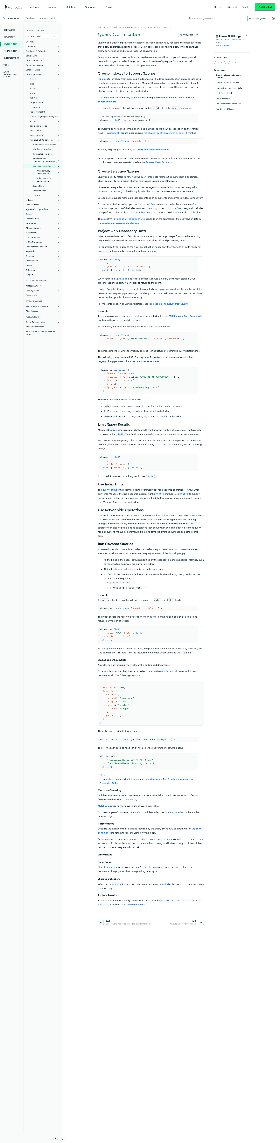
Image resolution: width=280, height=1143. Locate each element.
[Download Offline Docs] (55, 1138)
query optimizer (111, 489)
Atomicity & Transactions (44, 144)
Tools (6, 65)
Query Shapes (39, 190)
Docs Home (103, 27)
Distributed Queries (42, 149)
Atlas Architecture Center (10, 74)
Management (10, 51)
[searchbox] (216, 18)
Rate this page (220, 57)
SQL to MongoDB (37, 112)
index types (112, 867)
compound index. (107, 101)
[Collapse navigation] (62, 1138)
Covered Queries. (135, 904)
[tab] (30, 18)
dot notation (155, 779)
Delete (32, 93)
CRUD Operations (135, 27)
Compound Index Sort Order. (158, 162)
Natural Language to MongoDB (43, 116)
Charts (29, 265)
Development (118, 27)
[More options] (197, 35)
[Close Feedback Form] (246, 36)
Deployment (9, 37)
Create (32, 79)
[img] (215, 63)
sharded (164, 884)
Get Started (265, 7)
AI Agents (30, 295)
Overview (30, 42)
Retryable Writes (36, 102)
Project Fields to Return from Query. (168, 303)
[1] (105, 132)
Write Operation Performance (44, 179)
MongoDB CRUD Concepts (158, 27)
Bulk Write (33, 98)
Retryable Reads (36, 107)
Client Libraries (11, 58)
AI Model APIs (32, 286)
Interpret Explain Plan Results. (153, 149)
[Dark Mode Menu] (273, 18)
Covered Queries (174, 812)
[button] (219, 7)
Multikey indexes (107, 805)
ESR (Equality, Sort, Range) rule (185, 316)
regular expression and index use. (120, 222)
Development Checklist (36, 247)
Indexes (102, 78)
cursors (113, 429)
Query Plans (38, 186)
